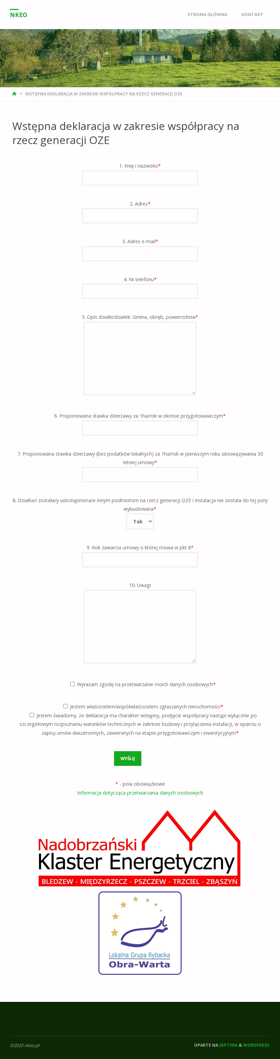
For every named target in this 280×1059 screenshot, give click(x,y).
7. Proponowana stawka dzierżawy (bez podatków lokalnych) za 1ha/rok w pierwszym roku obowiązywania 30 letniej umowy (140, 458)
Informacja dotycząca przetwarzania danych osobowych (140, 792)
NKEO (18, 15)
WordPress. (256, 1045)
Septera (228, 1045)
